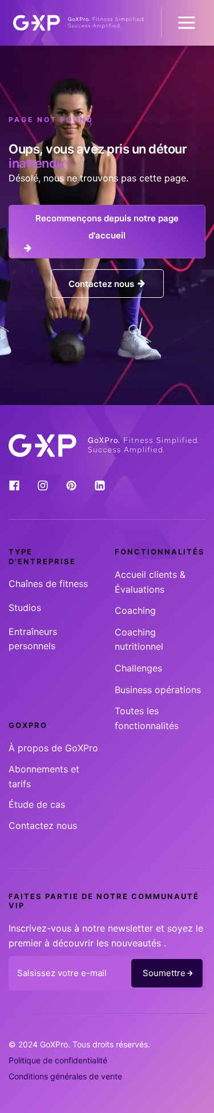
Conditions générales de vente (65, 1076)
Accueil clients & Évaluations (150, 582)
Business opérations (158, 689)
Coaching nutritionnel (139, 639)
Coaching (135, 610)
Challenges (138, 668)
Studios (25, 607)
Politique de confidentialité (58, 1060)
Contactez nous (43, 825)
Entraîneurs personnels (33, 639)
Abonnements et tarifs (44, 776)
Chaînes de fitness (48, 583)
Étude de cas (37, 804)
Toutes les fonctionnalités (147, 718)
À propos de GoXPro (53, 748)
